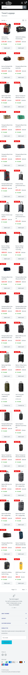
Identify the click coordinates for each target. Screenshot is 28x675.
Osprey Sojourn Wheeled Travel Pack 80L (21, 425)
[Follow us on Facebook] (3, 655)
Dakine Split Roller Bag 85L (6, 366)
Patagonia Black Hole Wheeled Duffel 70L (21, 277)
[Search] (24, 7)
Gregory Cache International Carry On (20, 185)
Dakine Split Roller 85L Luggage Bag (20, 485)
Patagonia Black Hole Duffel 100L (7, 543)
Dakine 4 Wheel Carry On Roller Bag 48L (21, 366)
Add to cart (7, 48)
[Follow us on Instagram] (6, 655)
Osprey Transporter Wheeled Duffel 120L (7, 455)
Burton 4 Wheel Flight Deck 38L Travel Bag (19, 247)
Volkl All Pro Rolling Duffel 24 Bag (6, 573)
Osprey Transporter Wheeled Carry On (20, 96)
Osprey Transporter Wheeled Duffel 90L (21, 455)
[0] (25, 3)
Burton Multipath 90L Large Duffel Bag (7, 67)
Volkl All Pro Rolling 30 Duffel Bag (20, 37)
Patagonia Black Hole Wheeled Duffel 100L (7, 184)
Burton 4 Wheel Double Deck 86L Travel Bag (6, 247)
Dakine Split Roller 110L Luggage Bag (6, 96)
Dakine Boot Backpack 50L (5, 37)
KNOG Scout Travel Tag (20, 573)
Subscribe (6, 642)
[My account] (22, 3)
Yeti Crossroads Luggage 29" (6, 395)
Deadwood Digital (16, 671)
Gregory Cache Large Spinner (7, 215)
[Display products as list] (25, 20)
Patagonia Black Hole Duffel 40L (7, 125)
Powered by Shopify (6, 671)
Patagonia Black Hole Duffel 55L (21, 67)
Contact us (7, 405)
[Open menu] (2, 2)
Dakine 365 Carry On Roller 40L (21, 336)
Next (23, 589)
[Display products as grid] (23, 20)
